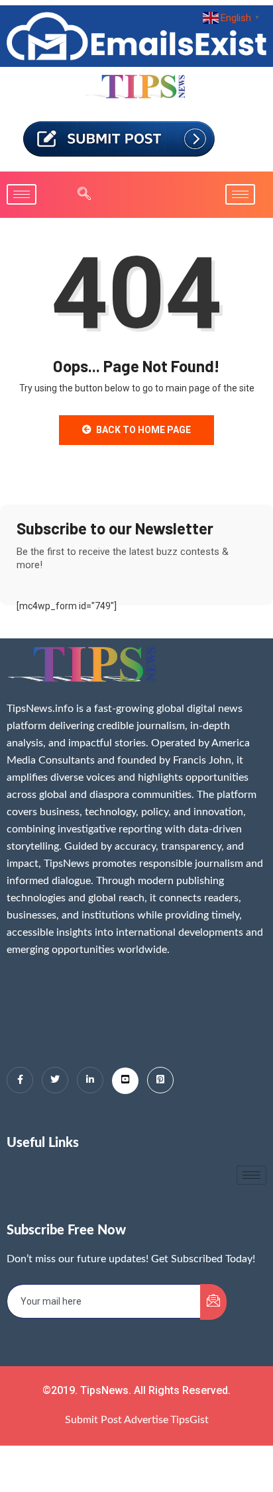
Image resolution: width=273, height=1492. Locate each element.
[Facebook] (20, 1080)
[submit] (213, 1302)
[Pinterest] (160, 1080)
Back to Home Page (143, 429)
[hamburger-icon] (21, 194)
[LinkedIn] (90, 1080)
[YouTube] (125, 1081)
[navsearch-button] (77, 194)
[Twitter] (55, 1080)
